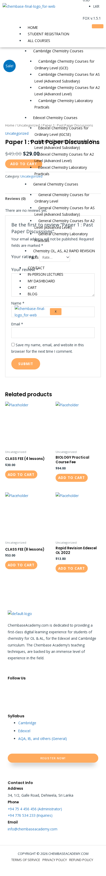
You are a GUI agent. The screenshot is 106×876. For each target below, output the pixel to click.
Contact (36, 267)
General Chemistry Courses (55, 184)
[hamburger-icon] (97, 26)
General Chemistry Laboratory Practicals (61, 237)
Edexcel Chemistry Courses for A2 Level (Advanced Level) (64, 157)
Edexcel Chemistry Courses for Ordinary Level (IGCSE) (61, 131)
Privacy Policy (54, 859)
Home (33, 27)
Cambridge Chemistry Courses (58, 50)
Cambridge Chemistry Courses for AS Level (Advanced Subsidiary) (67, 77)
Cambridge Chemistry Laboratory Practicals (63, 104)
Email (17, 324)
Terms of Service (25, 859)
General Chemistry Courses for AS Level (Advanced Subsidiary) (64, 211)
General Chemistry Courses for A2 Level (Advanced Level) (64, 224)
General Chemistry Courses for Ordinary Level (61, 198)
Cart (32, 287)
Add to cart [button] (21, 474)
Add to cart (23, 163)
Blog (32, 293)
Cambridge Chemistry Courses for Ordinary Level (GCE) (64, 64)
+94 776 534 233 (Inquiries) (30, 815)
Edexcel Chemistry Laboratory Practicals (60, 170)
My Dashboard (41, 281)
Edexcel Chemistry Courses (55, 117)
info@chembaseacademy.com (32, 829)
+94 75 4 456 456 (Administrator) (35, 808)
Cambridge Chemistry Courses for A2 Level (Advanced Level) (67, 90)
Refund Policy (81, 859)
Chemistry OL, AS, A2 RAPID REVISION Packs (62, 254)
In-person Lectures (45, 274)
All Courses (39, 40)
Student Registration (48, 33)
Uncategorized (17, 133)
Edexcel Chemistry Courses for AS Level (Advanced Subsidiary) (64, 144)
